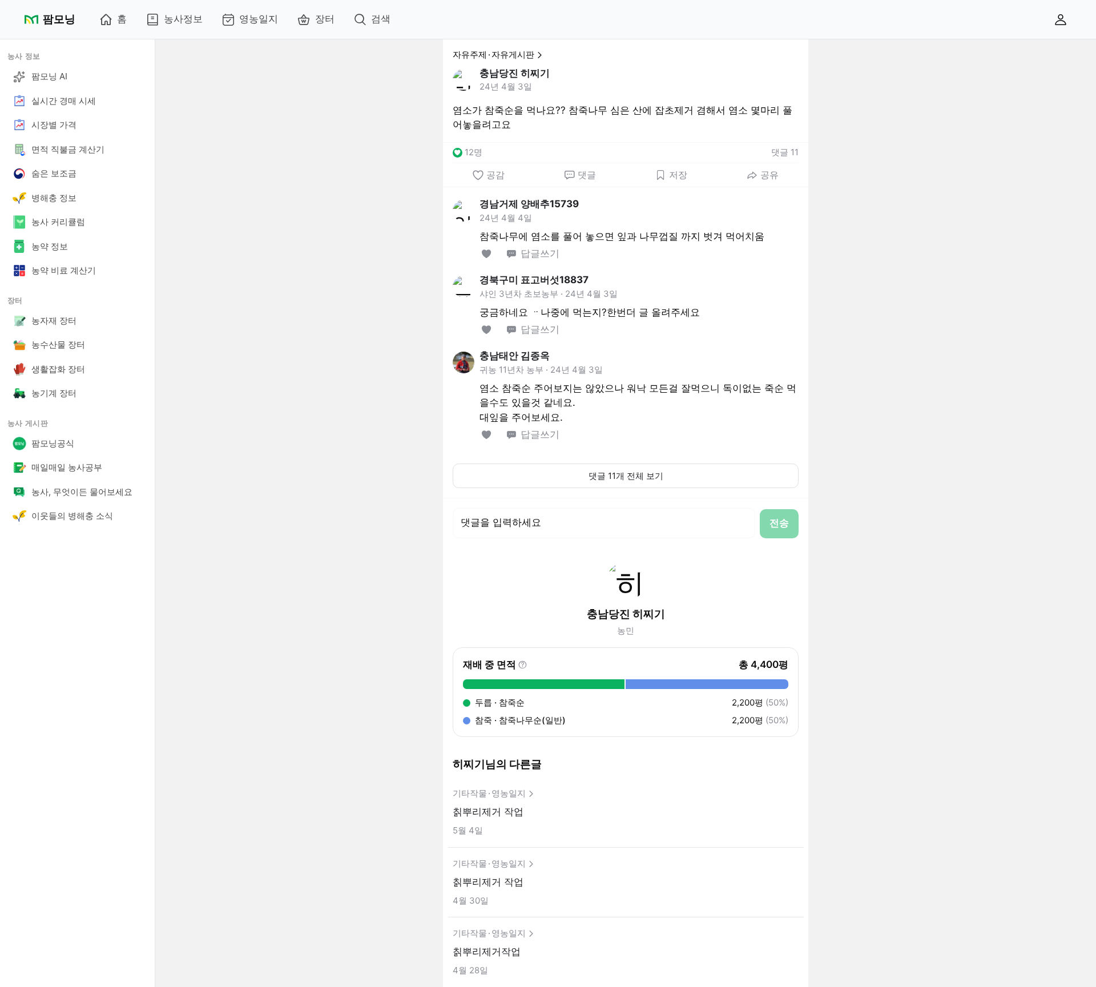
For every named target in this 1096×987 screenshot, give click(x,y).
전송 (779, 523)
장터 (325, 19)
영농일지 (258, 19)
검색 (380, 19)
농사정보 (183, 19)
